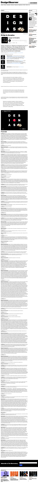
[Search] (29, 2)
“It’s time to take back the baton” (32, 35)
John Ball (30, 37)
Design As (2, 10)
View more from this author (32, 25)
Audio (3, 11)
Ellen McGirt (30, 33)
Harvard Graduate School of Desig (16, 62)
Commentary (33, 45)
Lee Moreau (2, 33)
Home (1, 11)
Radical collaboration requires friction (32, 47)
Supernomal (21, 60)
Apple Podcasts (10, 52)
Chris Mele (30, 45)
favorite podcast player (20, 52)
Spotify (13, 52)
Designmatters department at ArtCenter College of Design (14, 56)
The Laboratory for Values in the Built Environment (13, 63)
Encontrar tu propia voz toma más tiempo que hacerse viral (33, 30)
